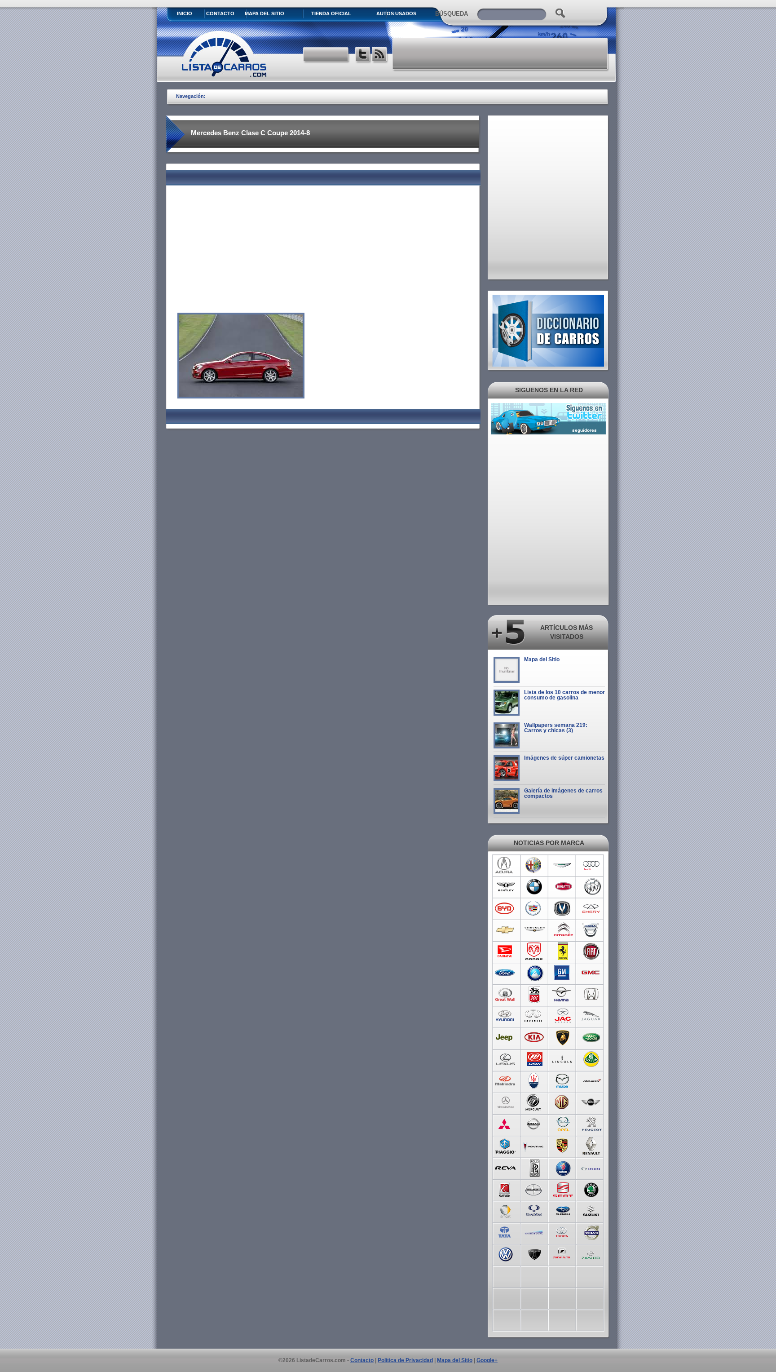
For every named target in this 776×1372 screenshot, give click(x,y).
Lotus (592, 1059)
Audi (592, 865)
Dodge (534, 951)
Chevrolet (505, 930)
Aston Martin (563, 865)
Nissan (534, 1124)
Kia (534, 1038)
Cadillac (534, 908)
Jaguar (592, 1016)
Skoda (592, 1188)
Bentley (505, 887)
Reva (505, 1167)
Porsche (563, 1145)
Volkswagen (505, 1253)
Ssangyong (534, 1210)
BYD (505, 908)
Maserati (534, 1081)
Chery (592, 908)
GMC (592, 973)
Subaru (563, 1210)
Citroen (563, 930)
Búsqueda (451, 13)
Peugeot (592, 1124)
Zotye (563, 1253)
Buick (592, 887)
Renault (592, 1145)
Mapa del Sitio (542, 659)
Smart (505, 1210)
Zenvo (534, 1253)
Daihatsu (505, 951)
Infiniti (534, 1016)
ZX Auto (592, 1253)
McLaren (592, 1081)
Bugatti (563, 887)
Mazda (563, 1081)
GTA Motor (534, 994)
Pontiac (534, 1145)
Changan (563, 908)
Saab (563, 1167)
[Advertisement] (501, 53)
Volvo (592, 1232)
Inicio (184, 13)
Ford (505, 973)
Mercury (534, 1102)
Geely (534, 973)
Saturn (505, 1188)
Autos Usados (396, 13)
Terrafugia (534, 1232)
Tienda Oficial (331, 13)
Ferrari (563, 951)
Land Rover (592, 1038)
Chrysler (534, 930)
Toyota (563, 1232)
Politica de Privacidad (405, 1360)
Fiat (592, 951)
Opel (563, 1124)
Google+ (487, 1360)
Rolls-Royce (534, 1167)
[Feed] (380, 55)
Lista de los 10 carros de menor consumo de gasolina (564, 695)
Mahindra (505, 1081)
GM (563, 973)
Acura (505, 865)
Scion (534, 1188)
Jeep (505, 1038)
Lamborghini (563, 1038)
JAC (563, 1016)
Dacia (592, 930)
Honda (592, 994)
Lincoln (563, 1059)
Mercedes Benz (505, 1102)
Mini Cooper (592, 1102)
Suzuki (592, 1210)
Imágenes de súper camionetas (564, 758)
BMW (534, 887)
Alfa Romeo (534, 865)
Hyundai (505, 1016)
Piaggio (505, 1145)
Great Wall (505, 994)
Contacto (220, 13)
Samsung (592, 1167)
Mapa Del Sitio (264, 13)
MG (563, 1102)
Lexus (505, 1059)
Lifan (534, 1059)
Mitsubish (505, 1124)
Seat (563, 1188)
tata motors (505, 1232)
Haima (563, 994)
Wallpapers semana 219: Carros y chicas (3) (555, 728)
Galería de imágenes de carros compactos (563, 793)
